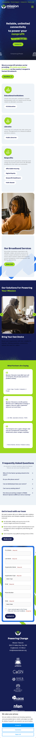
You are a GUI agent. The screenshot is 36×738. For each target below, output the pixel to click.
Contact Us (24, 2)
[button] (2, 314)
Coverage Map (6, 2)
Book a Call (31, 2)
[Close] (34, 713)
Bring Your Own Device (13, 337)
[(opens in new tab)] (18, 662)
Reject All (18, 734)
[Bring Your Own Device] (18, 314)
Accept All (18, 725)
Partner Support (15, 2)
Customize (18, 730)
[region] (18, 724)
